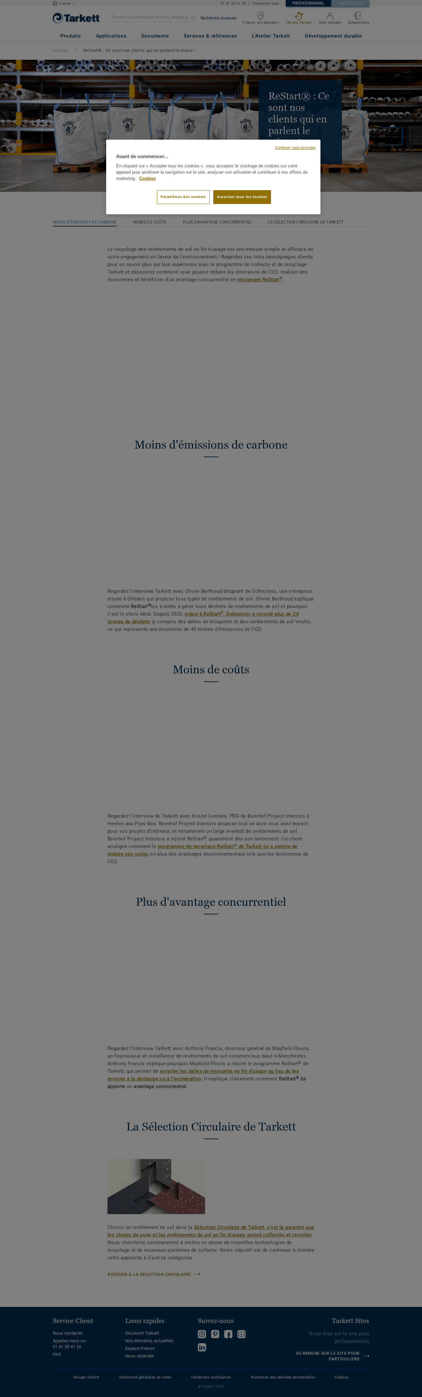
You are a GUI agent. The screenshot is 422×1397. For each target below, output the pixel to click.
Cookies (147, 178)
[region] (213, 177)
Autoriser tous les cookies (242, 197)
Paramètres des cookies (183, 197)
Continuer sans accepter (295, 148)
